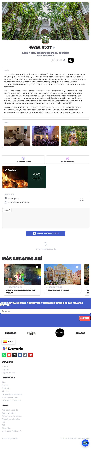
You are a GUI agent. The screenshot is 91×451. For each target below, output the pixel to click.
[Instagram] (14, 355)
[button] (53, 60)
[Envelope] (9, 355)
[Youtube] (30, 355)
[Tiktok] (25, 355)
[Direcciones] (81, 200)
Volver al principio (10, 438)
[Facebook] (20, 355)
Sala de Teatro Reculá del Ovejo (20, 291)
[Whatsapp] (4, 355)
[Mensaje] (58, 60)
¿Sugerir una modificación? (47, 233)
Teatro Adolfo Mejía (57, 290)
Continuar (84, 318)
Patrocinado (12, 170)
